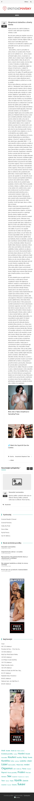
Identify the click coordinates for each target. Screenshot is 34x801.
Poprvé (4, 772)
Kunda (30, 757)
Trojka (11, 780)
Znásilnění (4, 784)
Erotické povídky (7, 754)
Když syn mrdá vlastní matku (9, 654)
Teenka (7, 780)
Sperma (27, 776)
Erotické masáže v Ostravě (8, 519)
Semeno (3, 776)
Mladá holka (19, 765)
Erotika (15, 754)
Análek (8, 750)
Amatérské (18, 456)
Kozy (25, 757)
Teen (28, 456)
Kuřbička (17, 761)
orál (14, 768)
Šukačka (14, 784)
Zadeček (25, 780)
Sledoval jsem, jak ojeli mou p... (10, 681)
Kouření (12, 757)
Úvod (2, 644)
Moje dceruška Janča (7, 665)
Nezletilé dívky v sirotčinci (8, 676)
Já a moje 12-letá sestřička (9, 660)
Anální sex (14, 750)
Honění (21, 754)
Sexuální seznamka (16, 492)
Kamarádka (4, 757)
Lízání (4, 764)
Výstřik (18, 780)
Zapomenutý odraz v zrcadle (12, 552)
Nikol (12, 460)
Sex (9, 776)
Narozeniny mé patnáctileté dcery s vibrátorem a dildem (14, 557)
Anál (3, 751)
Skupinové (24, 456)
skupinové (14, 776)
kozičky (19, 757)
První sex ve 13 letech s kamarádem (14, 569)
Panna (24, 768)
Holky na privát (5, 526)
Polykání (29, 768)
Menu (26, 2)
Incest (27, 754)
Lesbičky (23, 761)
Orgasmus (7, 768)
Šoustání (9, 784)
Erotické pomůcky (6, 522)
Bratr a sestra (20, 750)
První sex (28, 772)
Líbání (29, 761)
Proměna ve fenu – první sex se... (10, 649)
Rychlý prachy (5, 532)
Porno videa (4, 529)
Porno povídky (12, 772)
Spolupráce (27, 795)
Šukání (21, 784)
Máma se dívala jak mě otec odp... (11, 670)
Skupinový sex (21, 776)
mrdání (26, 765)
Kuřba (12, 761)
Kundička (5, 761)
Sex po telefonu (5, 536)
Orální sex (18, 768)
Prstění (21, 772)
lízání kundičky (12, 765)
